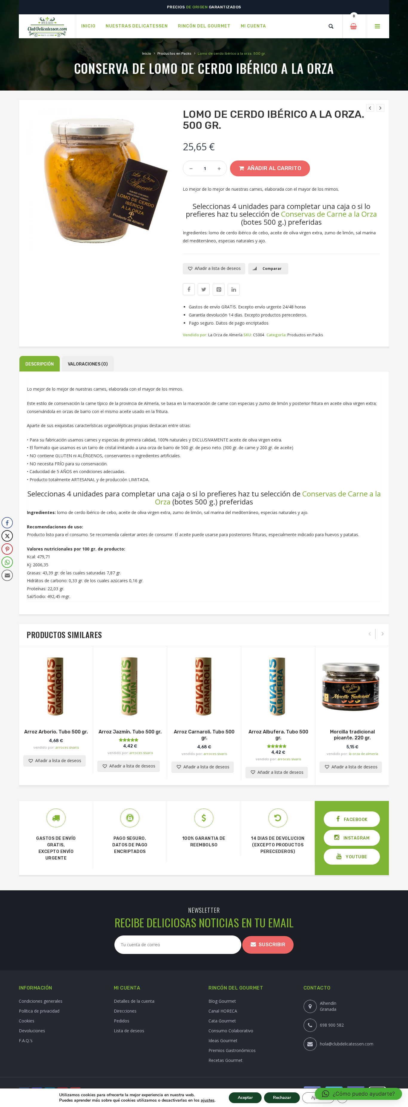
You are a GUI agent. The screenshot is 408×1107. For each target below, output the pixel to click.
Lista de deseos (129, 1030)
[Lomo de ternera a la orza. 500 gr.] (380, 107)
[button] (214, 268)
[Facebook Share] (7, 522)
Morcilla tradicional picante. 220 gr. (352, 735)
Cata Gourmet (222, 1021)
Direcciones (125, 1011)
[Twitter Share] (7, 536)
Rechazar (282, 1097)
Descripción (39, 364)
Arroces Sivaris (67, 747)
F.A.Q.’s (26, 1040)
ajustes (207, 1100)
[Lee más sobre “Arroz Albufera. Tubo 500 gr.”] (278, 714)
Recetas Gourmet (225, 1060)
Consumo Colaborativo (230, 1030)
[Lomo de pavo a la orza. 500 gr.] (370, 107)
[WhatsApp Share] (7, 562)
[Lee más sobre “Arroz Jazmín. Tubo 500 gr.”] (130, 714)
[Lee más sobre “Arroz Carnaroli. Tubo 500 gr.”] (204, 714)
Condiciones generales (40, 1001)
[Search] (331, 26)
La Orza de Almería (225, 334)
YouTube (356, 857)
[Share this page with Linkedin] (234, 290)
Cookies (26, 1021)
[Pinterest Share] (7, 549)
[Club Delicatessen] (47, 26)
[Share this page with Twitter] (204, 289)
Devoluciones (32, 1030)
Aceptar (245, 1097)
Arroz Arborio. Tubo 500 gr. (56, 732)
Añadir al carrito (274, 168)
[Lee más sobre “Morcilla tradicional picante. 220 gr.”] (352, 714)
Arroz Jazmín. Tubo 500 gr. (130, 732)
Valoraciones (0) (88, 364)
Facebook (355, 819)
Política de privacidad (39, 1011)
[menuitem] (88, 26)
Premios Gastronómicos (232, 1050)
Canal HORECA (222, 1011)
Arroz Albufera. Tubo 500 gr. (278, 735)
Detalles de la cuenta (134, 1001)
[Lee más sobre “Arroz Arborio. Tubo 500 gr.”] (56, 714)
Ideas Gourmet (222, 1040)
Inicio (146, 53)
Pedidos (121, 1021)
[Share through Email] (7, 575)
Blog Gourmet (222, 1001)
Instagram (355, 838)
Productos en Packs (174, 53)
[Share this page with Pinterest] (219, 290)
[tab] (39, 363)
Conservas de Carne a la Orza (329, 214)
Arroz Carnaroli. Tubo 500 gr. (204, 735)
